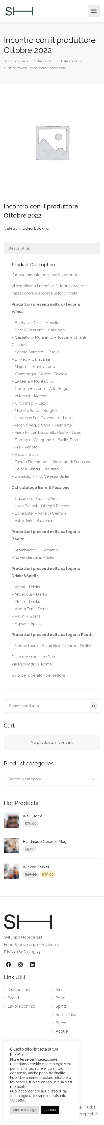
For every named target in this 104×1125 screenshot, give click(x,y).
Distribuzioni (18, 989)
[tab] (52, 248)
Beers (61, 1023)
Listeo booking (35, 228)
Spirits (61, 1006)
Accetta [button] (50, 1110)
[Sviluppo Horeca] (19, 11)
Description (19, 248)
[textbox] (52, 779)
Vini (59, 989)
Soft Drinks (66, 1014)
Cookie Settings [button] (24, 1110)
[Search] (94, 706)
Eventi (13, 998)
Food (60, 998)
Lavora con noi (21, 1006)
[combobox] (52, 779)
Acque (62, 1031)
